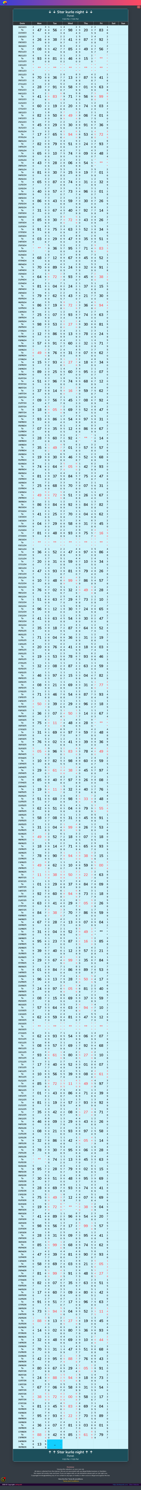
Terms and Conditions (71, 1481)
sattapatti (18, 1484)
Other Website (134, 1484)
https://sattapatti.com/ (120, 1484)
